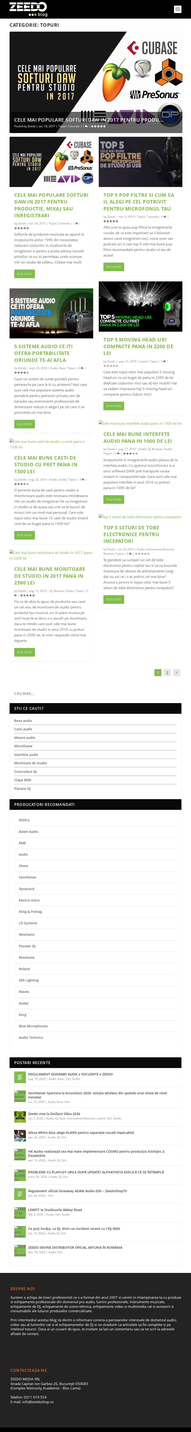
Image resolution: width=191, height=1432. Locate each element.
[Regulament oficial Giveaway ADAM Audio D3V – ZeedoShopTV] (20, 1194)
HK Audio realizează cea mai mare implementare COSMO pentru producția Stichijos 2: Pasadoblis (96, 1153)
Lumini (144, 361)
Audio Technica (31, 1037)
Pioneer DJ (27, 946)
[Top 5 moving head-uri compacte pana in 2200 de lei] (140, 306)
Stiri (68, 1079)
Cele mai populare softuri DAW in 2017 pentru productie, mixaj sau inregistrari (51, 205)
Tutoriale (74, 126)
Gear (62, 368)
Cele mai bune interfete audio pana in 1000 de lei (137, 437)
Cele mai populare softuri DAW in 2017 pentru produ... (89, 120)
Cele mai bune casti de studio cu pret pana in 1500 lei (45, 464)
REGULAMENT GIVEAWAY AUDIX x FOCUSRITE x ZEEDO (70, 1074)
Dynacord (26, 889)
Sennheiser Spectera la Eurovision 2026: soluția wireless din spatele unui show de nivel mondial (97, 1095)
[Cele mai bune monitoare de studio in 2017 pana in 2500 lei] (51, 555)
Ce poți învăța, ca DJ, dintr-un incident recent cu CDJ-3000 (74, 1228)
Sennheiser (28, 877)
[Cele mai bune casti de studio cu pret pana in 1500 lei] (51, 444)
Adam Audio (28, 831)
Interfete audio (26, 754)
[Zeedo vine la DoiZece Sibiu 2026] (20, 1117)
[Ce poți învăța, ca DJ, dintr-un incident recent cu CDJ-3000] (20, 1232)
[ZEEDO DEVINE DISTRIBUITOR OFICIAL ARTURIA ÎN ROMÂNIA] (20, 1250)
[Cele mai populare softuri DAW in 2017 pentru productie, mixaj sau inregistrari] (51, 162)
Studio (62, 479)
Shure (23, 866)
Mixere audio (24, 737)
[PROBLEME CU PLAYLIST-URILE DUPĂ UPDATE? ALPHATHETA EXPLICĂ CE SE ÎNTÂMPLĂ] (20, 1175)
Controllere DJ (25, 771)
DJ (51, 591)
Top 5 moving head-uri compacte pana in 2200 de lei (138, 346)
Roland (24, 969)
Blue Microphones (33, 1026)
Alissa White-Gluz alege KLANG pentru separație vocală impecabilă (81, 1132)
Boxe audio (23, 720)
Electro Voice (29, 900)
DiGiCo (24, 820)
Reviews (59, 591)
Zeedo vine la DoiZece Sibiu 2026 (54, 1114)
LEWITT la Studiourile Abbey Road (55, 1210)
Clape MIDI (22, 780)
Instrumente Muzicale (160, 549)
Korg (22, 1014)
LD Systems (28, 923)
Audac (24, 1003)
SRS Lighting (29, 980)
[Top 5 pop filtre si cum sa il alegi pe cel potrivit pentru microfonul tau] (140, 162)
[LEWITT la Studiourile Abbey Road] (20, 1213)
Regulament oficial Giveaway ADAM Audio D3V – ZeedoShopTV (77, 1191)
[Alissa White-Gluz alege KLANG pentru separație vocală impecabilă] (20, 1136)
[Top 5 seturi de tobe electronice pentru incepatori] (140, 517)
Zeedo (31, 126)
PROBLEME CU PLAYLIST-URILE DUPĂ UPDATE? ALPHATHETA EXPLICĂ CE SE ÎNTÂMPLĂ (96, 1172)
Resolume (26, 957)
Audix (23, 854)
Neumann (26, 934)
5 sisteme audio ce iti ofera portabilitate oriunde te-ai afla (43, 353)
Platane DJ (22, 788)
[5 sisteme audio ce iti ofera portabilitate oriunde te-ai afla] (51, 313)
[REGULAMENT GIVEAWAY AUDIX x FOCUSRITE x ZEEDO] (20, 1077)
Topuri (62, 126)
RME (22, 843)
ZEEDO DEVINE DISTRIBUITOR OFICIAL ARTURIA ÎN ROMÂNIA (75, 1247)
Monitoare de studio (30, 763)
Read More (24, 274)
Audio (54, 368)
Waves (24, 991)
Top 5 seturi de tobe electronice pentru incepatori (131, 534)
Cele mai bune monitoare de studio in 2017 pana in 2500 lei (49, 576)
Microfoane (23, 746)
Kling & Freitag (30, 911)
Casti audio (23, 729)
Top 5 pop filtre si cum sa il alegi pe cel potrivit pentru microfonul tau (138, 202)
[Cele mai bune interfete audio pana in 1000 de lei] (140, 423)
